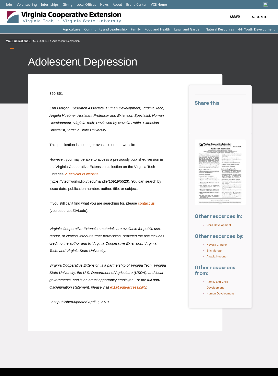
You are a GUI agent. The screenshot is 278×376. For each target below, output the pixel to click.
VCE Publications (18, 41)
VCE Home (159, 4)
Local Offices (86, 4)
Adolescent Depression (66, 41)
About (117, 4)
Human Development (220, 293)
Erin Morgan (214, 250)
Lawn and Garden (187, 29)
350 (35, 41)
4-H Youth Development (256, 29)
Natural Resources (220, 29)
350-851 (45, 41)
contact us (146, 203)
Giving (67, 4)
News (104, 4)
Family (136, 29)
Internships (50, 4)
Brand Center (136, 4)
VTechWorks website (82, 174)
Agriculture (71, 29)
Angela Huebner (217, 256)
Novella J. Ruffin (217, 244)
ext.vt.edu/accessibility (128, 287)
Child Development (219, 225)
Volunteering (27, 4)
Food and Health (157, 29)
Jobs (9, 4)
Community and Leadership (105, 29)
